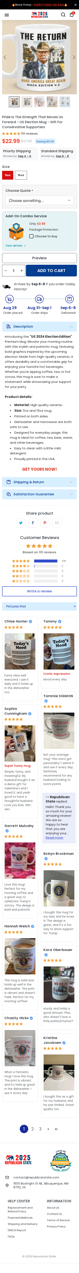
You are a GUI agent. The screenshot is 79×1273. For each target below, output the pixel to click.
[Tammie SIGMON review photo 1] (59, 730)
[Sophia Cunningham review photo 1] (20, 743)
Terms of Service (58, 1220)
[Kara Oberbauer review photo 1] (59, 984)
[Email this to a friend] (56, 523)
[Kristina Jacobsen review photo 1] (59, 1072)
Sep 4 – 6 (24, 156)
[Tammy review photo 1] (59, 651)
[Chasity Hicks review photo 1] (20, 1048)
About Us (53, 1208)
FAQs (11, 1236)
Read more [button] (54, 837)
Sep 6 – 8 (62, 156)
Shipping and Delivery (22, 1224)
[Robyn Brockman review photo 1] (59, 888)
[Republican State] (39, 14)
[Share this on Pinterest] (44, 523)
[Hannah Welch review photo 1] (20, 956)
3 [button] (40, 1129)
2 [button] (32, 1129)
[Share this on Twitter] (20, 523)
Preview (39, 258)
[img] (13, 627)
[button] (11, 133)
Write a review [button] (39, 591)
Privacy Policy (56, 1226)
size (6, 166)
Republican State (44, 1256)
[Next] (73, 57)
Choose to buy (46, 236)
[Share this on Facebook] (32, 523)
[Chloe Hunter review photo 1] (20, 651)
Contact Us (54, 1214)
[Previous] (5, 57)
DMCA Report (17, 1230)
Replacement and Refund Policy (20, 1209)
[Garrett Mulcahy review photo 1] (20, 860)
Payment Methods (20, 1218)
